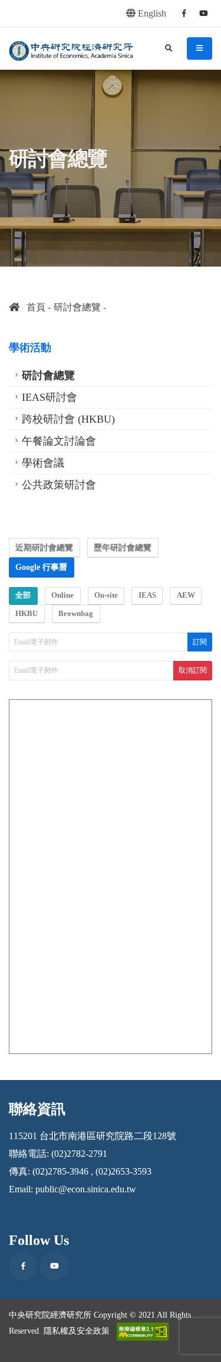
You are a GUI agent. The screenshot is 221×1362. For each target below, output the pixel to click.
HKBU (26, 613)
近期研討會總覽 (44, 547)
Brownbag (75, 613)
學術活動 (30, 348)
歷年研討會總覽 (122, 547)
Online (62, 595)
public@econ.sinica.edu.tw (85, 1189)
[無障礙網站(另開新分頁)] (143, 1331)
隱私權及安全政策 (77, 1330)
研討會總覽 (77, 307)
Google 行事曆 (41, 567)
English (151, 13)
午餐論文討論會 (59, 441)
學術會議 (43, 463)
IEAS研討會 (49, 397)
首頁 (32, 307)
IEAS (147, 595)
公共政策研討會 (59, 485)
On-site (106, 595)
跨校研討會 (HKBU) (68, 419)
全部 (23, 595)
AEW (186, 595)
